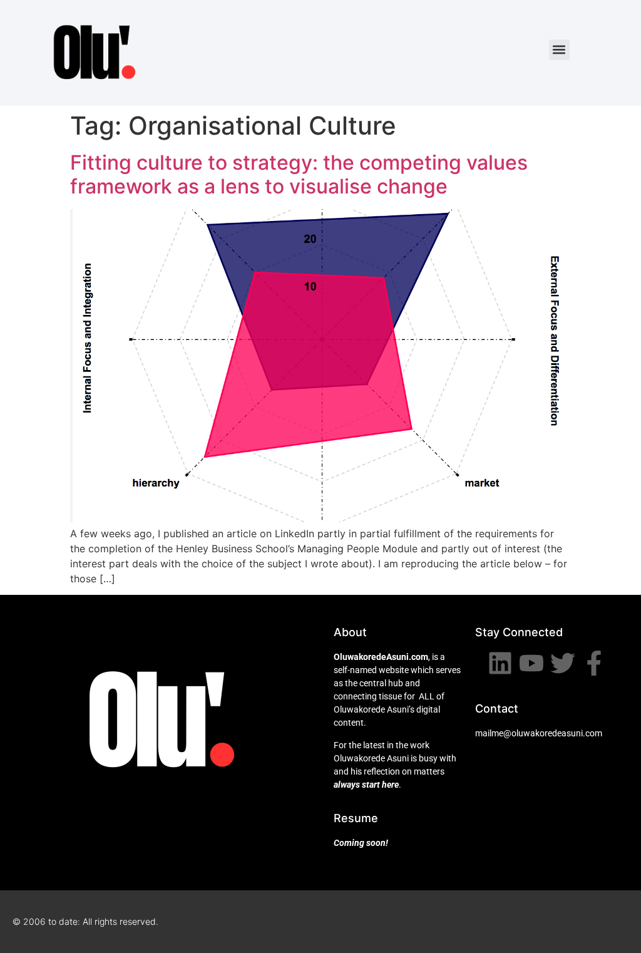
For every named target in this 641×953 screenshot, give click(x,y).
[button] (559, 49)
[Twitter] (562, 663)
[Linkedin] (500, 663)
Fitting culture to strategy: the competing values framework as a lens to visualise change (299, 174)
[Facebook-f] (594, 663)
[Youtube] (531, 663)
